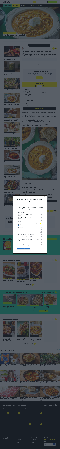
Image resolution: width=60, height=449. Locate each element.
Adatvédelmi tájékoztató (35, 251)
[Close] (45, 197)
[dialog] (30, 224)
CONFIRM (23, 248)
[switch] (41, 214)
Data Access (28, 251)
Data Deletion (24, 251)
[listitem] (30, 212)
